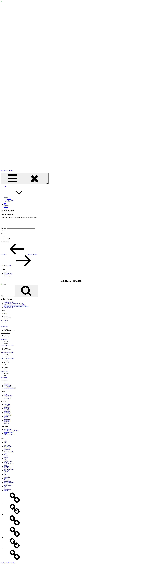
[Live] (15, 526)
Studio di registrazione (9, 388)
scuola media (7, 477)
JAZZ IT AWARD (8, 461)
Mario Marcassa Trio (8, 469)
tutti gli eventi (4, 377)
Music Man (6, 470)
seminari (5, 478)
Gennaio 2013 (7, 412)
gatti (5, 454)
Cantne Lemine (4, 326)
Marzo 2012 (6, 417)
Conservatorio (7, 447)
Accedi (5, 272)
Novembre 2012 (7, 415)
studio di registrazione (9, 482)
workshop (6, 490)
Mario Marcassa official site (7, 170)
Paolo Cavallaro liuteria (9, 434)
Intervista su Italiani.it (9, 302)
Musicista (9, 199)
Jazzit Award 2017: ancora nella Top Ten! (13, 303)
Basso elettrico (7, 445)
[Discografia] (15, 548)
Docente (8, 201)
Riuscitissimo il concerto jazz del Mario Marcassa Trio (16, 306)
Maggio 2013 (7, 411)
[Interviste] (15, 560)
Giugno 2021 (7, 404)
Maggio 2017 (7, 407)
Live (5, 203)
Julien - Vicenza (4, 320)
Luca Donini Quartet (8, 432)
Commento (4, 228)
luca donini (6, 462)
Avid (5, 443)
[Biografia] (15, 514)
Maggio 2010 (7, 421)
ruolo (5, 474)
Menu (47, 183)
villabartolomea (7, 489)
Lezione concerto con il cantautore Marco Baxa (15, 305)
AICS (5, 441)
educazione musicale (8, 451)
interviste (6, 455)
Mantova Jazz (4, 339)
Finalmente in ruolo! (8, 307)
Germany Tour (4, 364)
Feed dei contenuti (8, 273)
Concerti (6, 384)
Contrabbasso (7, 449)
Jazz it (5, 458)
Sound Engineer (10, 200)
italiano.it (6, 457)
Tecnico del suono (8, 485)
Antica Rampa (4, 313)
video (5, 487)
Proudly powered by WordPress (8, 562)
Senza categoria (7, 386)
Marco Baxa (6, 466)
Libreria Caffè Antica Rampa (7, 345)
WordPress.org (7, 276)
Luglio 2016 (6, 408)
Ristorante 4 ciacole (5, 333)
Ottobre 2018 (7, 405)
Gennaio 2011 (7, 420)
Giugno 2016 (7, 409)
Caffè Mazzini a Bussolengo (7, 358)
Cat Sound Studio (8, 429)
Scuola (5, 475)
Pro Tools (6, 471)
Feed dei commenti (8, 274)
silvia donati (6, 479)
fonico (5, 453)
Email (2, 233)
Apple (5, 442)
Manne (5, 433)
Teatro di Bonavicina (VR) (7, 352)
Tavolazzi (6, 483)
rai (4, 473)
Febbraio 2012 (7, 419)
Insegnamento (7, 385)
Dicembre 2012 (7, 413)
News (5, 186)
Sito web (3, 236)
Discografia (6, 205)
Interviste (6, 207)
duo (4, 450)
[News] (15, 503)
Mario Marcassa (7, 467)
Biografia (6, 197)
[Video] (15, 537)
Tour (5, 486)
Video (5, 204)
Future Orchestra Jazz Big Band (11, 430)
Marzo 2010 (6, 423)
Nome (2, 230)
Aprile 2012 (6, 416)
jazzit (5, 459)
